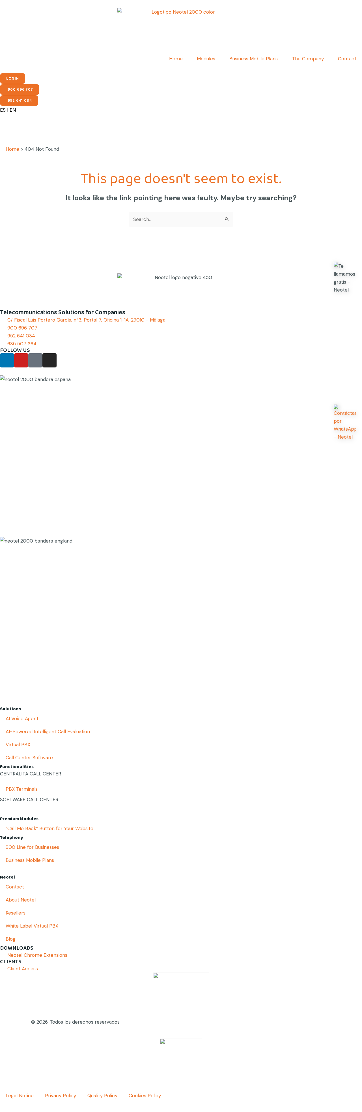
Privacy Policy (60, 1095)
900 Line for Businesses (32, 847)
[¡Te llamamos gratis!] (345, 278)
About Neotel (21, 900)
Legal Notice (20, 1095)
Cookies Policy (145, 1095)
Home (176, 59)
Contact (347, 59)
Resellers (15, 913)
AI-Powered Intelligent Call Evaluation (48, 731)
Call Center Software (29, 757)
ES (3, 110)
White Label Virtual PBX (32, 926)
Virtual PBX (18, 744)
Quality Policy (102, 1095)
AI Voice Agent (22, 718)
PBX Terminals (22, 789)
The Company (308, 59)
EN (13, 110)
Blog (11, 939)
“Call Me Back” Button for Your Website (49, 828)
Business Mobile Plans (253, 59)
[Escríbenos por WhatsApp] (345, 422)
